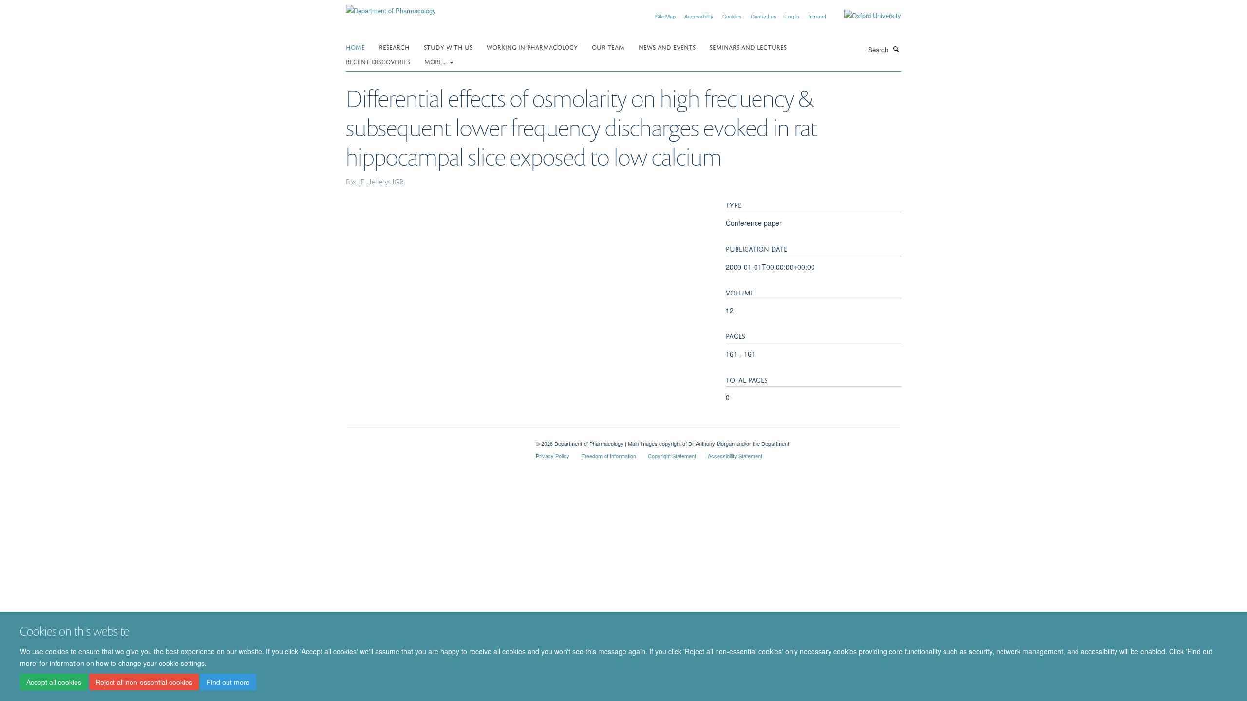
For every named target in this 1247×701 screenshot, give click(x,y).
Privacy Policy (552, 456)
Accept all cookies (53, 682)
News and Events (667, 46)
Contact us (763, 16)
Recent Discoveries (378, 61)
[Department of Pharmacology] (391, 7)
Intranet (817, 16)
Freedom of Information (608, 456)
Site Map (665, 16)
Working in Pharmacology (532, 46)
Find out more (228, 682)
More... (436, 61)
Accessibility (699, 16)
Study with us (448, 46)
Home (355, 46)
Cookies (732, 16)
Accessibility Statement (735, 456)
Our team (608, 46)
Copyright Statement (672, 456)
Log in (792, 16)
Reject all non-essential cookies (143, 682)
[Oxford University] (865, 15)
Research (394, 46)
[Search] (895, 48)
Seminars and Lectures (748, 46)
